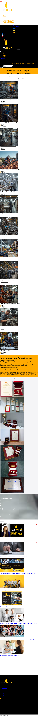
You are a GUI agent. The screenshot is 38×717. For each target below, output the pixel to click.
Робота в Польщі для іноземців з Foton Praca (9, 655)
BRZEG (2, 329)
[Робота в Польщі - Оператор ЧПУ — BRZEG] (9, 326)
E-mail (8, 22)
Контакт (4, 18)
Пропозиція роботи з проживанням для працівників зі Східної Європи (15, 606)
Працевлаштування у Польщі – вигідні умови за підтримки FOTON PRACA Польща (18, 623)
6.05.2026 (2, 102)
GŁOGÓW (3, 101)
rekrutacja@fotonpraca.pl (23, 376)
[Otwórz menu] (0, 51)
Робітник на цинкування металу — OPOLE (8, 146)
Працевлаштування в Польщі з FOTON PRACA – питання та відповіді (15, 589)
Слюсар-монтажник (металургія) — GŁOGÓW (8, 99)
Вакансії (3, 58)
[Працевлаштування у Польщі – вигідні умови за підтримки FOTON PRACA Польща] (12, 621)
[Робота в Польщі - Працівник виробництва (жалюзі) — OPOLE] (9, 212)
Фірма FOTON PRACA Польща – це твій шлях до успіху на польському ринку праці (18, 639)
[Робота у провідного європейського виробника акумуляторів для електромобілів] (12, 571)
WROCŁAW (3, 260)
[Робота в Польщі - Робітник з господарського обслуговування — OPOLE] (9, 302)
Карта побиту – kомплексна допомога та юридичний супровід (13, 556)
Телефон (6, 28)
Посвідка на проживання (17, 25)
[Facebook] (3, 693)
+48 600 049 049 (15, 376)
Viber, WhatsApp (7, 26)
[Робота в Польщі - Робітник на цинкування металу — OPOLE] (9, 145)
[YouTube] (3, 695)
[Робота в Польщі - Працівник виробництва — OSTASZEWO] (9, 190)
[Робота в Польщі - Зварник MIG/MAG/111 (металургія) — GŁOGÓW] (9, 121)
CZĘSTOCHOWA (4, 282)
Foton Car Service (16, 26)
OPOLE (2, 148)
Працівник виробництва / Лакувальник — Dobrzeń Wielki (10, 235)
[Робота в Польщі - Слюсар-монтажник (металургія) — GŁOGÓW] (9, 98)
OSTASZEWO (3, 193)
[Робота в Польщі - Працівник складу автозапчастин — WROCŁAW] (9, 257)
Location (1, 66)
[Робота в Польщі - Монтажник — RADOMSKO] (9, 349)
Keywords (1, 65)
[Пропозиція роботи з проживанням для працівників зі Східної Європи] (12, 604)
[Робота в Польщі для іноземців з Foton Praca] (12, 653)
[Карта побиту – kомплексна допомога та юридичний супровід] (12, 554)
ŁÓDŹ (2, 171)
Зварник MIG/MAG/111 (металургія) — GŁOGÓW (9, 122)
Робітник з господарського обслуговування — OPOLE (10, 303)
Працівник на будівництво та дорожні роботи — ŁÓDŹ (10, 169)
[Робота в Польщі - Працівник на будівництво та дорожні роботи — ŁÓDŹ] (9, 168)
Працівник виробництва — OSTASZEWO (7, 191)
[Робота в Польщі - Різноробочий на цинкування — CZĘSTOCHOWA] (9, 279)
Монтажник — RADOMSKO (5, 350)
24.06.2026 (3, 149)
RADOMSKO (3, 352)
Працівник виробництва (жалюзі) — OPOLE (8, 213)
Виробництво (4, 102)
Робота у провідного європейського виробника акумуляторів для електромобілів (17, 573)
